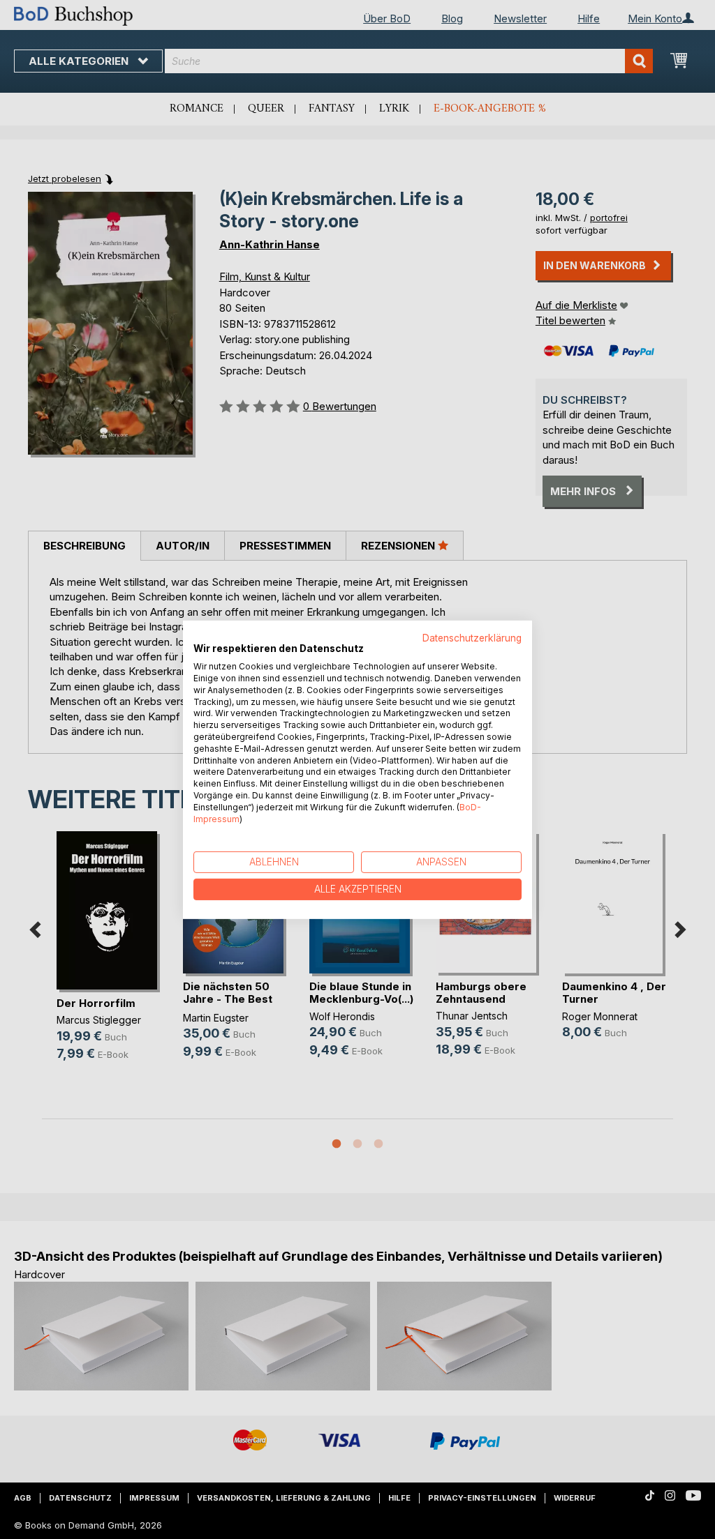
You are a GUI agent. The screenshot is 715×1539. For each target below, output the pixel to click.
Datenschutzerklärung (472, 637)
